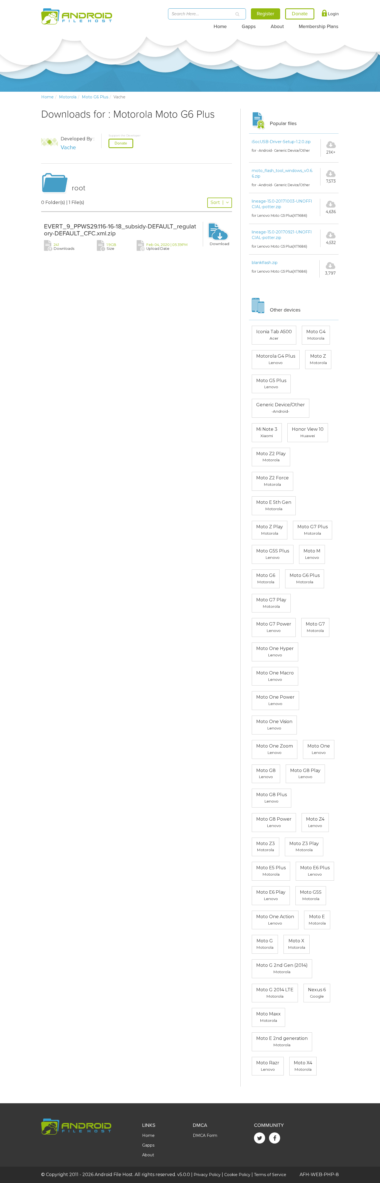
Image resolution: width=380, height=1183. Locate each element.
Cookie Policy (237, 1174)
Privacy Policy (207, 1174)
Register (265, 14)
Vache (68, 147)
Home (220, 26)
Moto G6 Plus (95, 96)
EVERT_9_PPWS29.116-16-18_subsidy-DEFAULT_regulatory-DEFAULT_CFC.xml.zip (120, 230)
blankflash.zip (265, 262)
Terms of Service (270, 1174)
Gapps (249, 26)
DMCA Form (205, 1135)
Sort (217, 202)
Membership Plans (318, 26)
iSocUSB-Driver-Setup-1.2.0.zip (281, 141)
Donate (121, 143)
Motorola (68, 96)
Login (333, 14)
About (277, 26)
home (47, 96)
